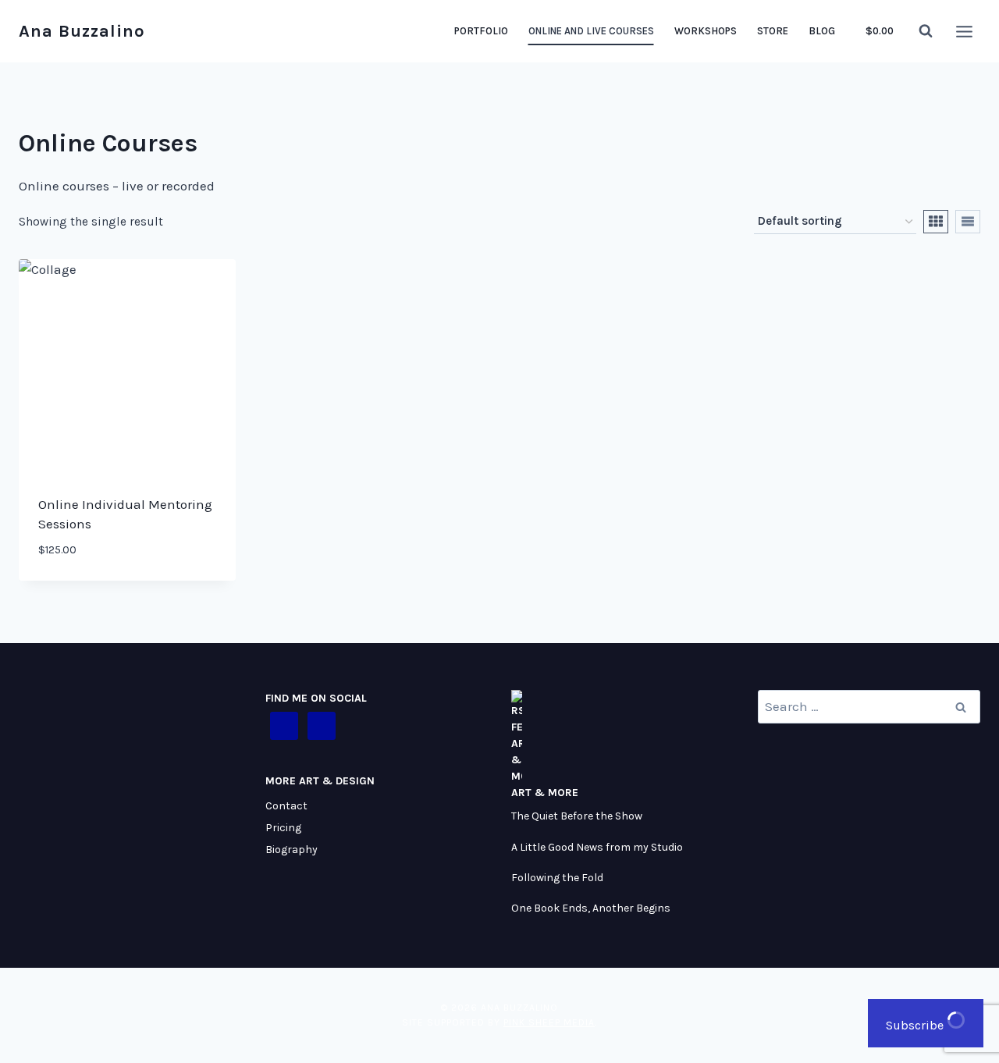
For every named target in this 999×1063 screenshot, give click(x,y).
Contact (286, 805)
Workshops (705, 31)
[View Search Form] (926, 31)
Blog (822, 31)
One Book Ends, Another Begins (590, 908)
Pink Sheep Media (549, 1022)
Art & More (544, 792)
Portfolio (481, 31)
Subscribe (916, 1025)
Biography (291, 849)
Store (772, 31)
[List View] (967, 221)
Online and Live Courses (591, 31)
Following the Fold (557, 877)
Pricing (283, 827)
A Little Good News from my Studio (597, 847)
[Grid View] (935, 221)
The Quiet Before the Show (576, 816)
